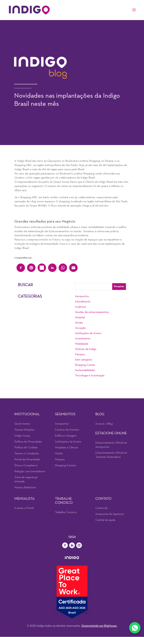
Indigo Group (22, 436)
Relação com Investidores (29, 471)
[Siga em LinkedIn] (72, 545)
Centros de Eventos (67, 430)
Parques (80, 354)
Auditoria (80, 307)
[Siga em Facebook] (65, 545)
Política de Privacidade (28, 442)
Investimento (82, 338)
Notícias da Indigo (85, 349)
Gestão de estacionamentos (92, 312)
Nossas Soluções (24, 430)
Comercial (101, 508)
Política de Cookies (26, 447)
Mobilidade (81, 344)
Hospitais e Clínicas (66, 447)
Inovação (80, 328)
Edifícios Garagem (65, 436)
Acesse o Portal (24, 508)
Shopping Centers (65, 465)
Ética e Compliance (26, 465)
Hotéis (79, 323)
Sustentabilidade (85, 370)
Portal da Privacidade (27, 459)
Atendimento (83, 301)
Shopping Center (85, 365)
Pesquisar (119, 286)
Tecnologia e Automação (89, 375)
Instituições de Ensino (88, 333)
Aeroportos (82, 296)
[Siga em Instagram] (79, 545)
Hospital (80, 317)
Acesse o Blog (104, 424)
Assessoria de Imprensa (109, 514)
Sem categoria (83, 360)
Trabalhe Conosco (66, 512)
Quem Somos (22, 424)
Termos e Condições (26, 453)
